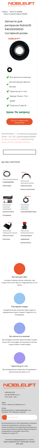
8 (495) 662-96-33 (10, 392)
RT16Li (4, 142)
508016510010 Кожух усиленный (28, 187)
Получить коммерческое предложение (19, 122)
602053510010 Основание (8, 213)
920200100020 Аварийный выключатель (26, 239)
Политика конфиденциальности (16, 440)
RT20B (13, 139)
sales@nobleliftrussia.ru (12, 395)
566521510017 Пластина (8, 237)
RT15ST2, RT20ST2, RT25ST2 (19, 142)
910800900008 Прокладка (8, 184)
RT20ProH (6, 139)
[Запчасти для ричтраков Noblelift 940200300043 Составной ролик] (9, 69)
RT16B (19, 139)
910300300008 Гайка (28, 212)
